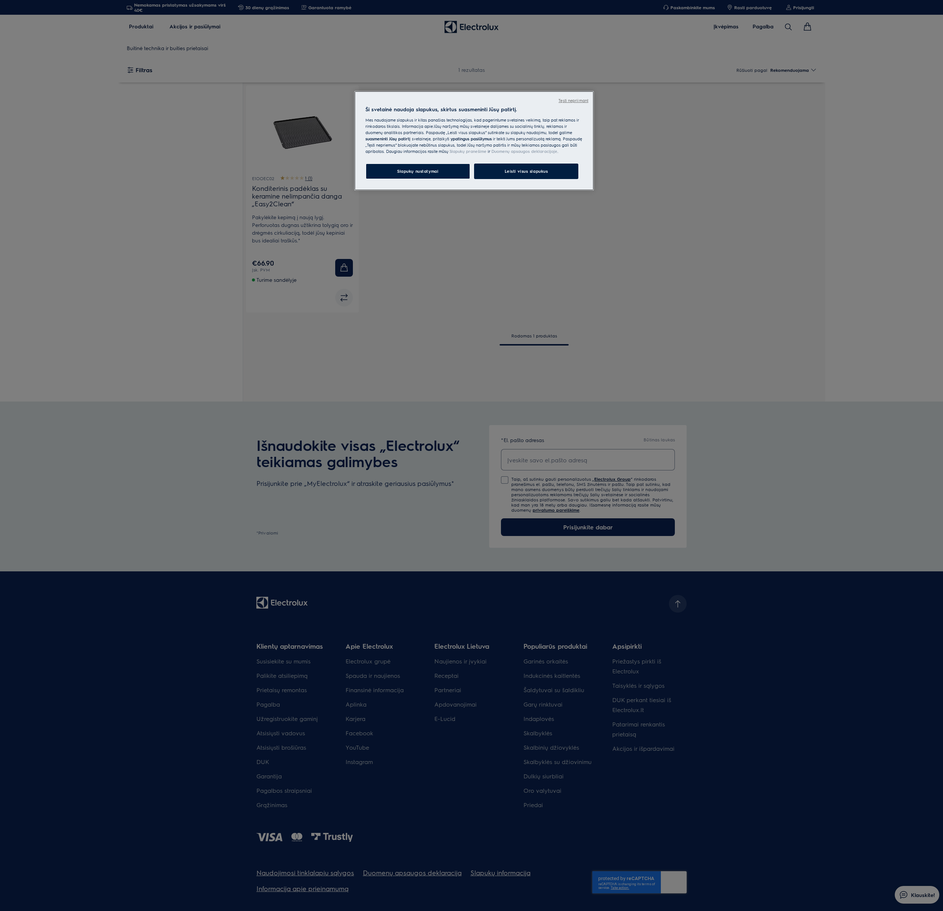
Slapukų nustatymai (417, 171)
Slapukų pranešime (468, 151)
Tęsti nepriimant (573, 100)
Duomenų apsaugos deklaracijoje (524, 151)
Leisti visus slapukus (526, 171)
